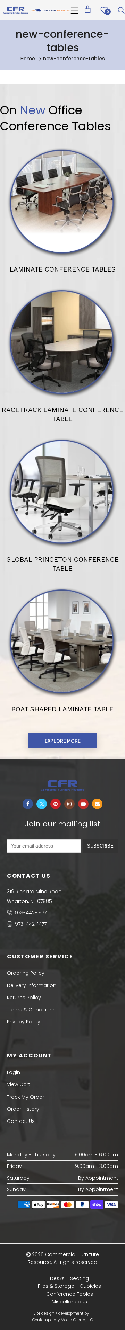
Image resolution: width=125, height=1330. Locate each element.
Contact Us (21, 1121)
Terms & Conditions (31, 1009)
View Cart (18, 1084)
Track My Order (25, 1096)
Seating (79, 1278)
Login (13, 1072)
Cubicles (90, 1286)
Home (27, 58)
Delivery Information (31, 985)
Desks (57, 1278)
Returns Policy (24, 997)
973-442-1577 (30, 912)
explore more (63, 740)
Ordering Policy (25, 972)
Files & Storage (56, 1286)
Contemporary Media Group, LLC (62, 1320)
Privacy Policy (23, 1021)
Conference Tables (69, 1294)
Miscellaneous (69, 1301)
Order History (23, 1109)
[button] (74, 10)
